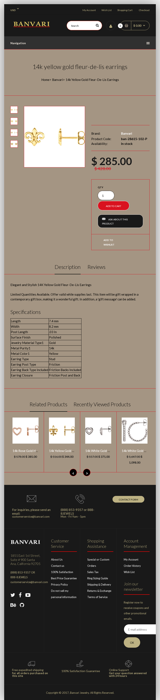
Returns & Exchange (99, 590)
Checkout (144, 10)
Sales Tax (93, 572)
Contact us (57, 565)
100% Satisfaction (62, 572)
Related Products (48, 404)
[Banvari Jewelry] (31, 26)
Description (68, 267)
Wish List (106, 10)
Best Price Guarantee (64, 578)
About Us (56, 559)
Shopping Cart (124, 10)
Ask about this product (115, 221)
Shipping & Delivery (99, 584)
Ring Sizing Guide (97, 578)
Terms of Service (97, 597)
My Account (89, 10)
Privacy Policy (59, 584)
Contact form (128, 499)
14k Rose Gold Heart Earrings (33, 451)
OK (132, 642)
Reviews (96, 267)
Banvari (57, 80)
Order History (132, 565)
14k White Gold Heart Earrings (106, 451)
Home (45, 80)
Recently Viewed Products (102, 404)
